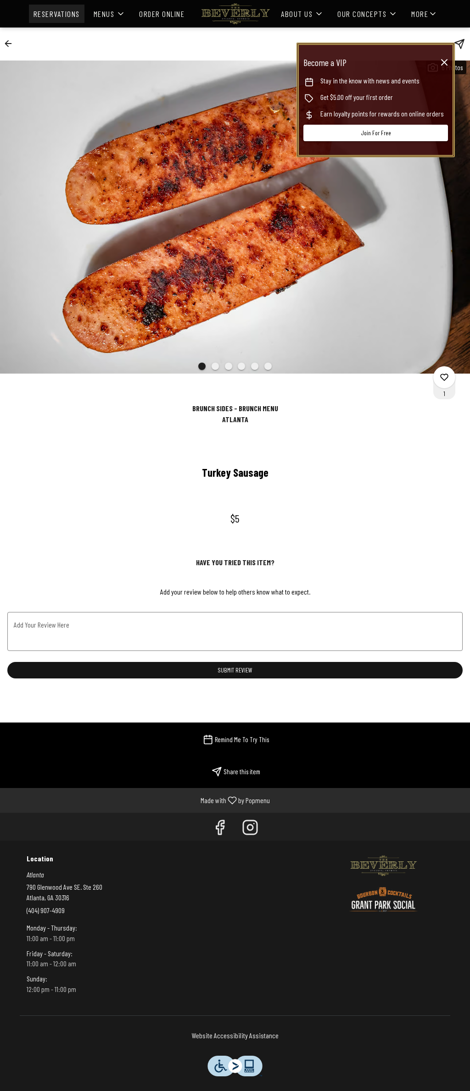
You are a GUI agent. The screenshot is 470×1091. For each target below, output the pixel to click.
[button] (109, 14)
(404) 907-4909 (46, 910)
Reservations (57, 13)
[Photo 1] (202, 366)
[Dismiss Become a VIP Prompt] (444, 62)
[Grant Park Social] (383, 898)
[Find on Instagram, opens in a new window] (250, 829)
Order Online (162, 13)
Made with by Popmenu (138, 800)
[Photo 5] (254, 366)
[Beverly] (383, 864)
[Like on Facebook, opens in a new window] (220, 829)
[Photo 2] (215, 366)
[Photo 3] (228, 366)
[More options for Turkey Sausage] (444, 377)
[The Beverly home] (235, 13)
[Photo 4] (241, 366)
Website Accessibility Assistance (235, 1035)
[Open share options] (459, 44)
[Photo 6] (268, 366)
